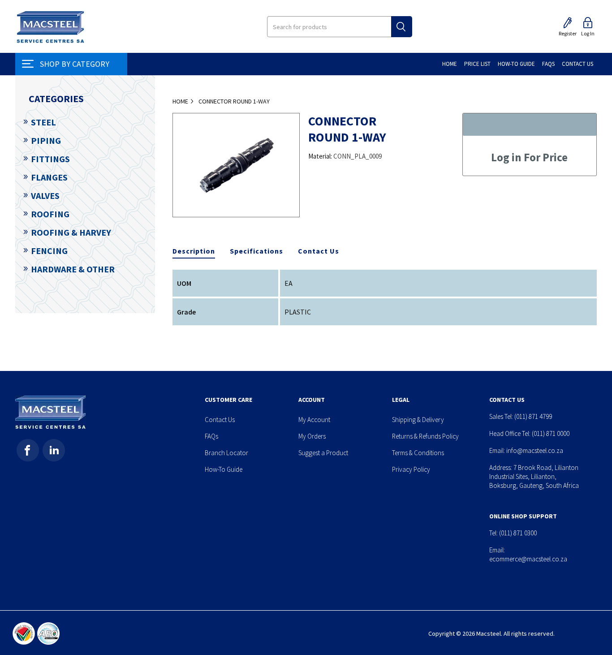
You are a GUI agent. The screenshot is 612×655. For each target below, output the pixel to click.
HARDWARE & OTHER (73, 269)
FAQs (211, 436)
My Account (314, 419)
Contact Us (318, 250)
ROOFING (50, 214)
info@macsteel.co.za (534, 450)
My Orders (312, 436)
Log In (588, 33)
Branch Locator (226, 452)
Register (568, 33)
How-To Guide (223, 469)
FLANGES (49, 177)
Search (401, 26)
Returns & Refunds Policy (425, 436)
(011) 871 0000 (550, 433)
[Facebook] (28, 450)
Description (193, 250)
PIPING (46, 140)
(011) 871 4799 (533, 416)
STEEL (43, 122)
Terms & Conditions (418, 452)
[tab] (193, 251)
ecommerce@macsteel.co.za (528, 559)
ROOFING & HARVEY (71, 232)
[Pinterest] (54, 450)
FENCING (49, 250)
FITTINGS (50, 158)
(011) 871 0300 (518, 533)
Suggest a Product (323, 452)
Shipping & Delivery (418, 419)
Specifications (256, 250)
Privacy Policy (411, 469)
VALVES (45, 195)
